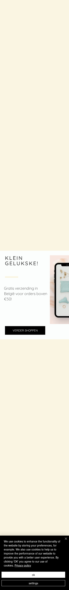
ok (33, 575)
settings (33, 583)
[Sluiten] (63, 541)
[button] (25, 330)
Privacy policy (23, 565)
